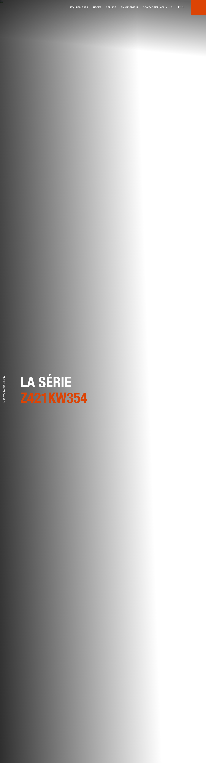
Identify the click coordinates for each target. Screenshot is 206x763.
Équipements (79, 7)
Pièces (97, 7)
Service (111, 7)
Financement (129, 7)
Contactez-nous (155, 7)
